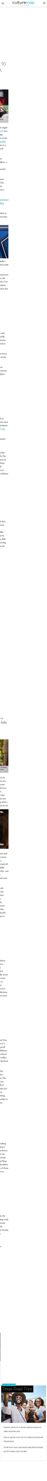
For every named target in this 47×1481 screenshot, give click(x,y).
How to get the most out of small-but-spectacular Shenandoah (23, 1439)
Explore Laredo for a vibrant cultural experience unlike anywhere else (22, 1429)
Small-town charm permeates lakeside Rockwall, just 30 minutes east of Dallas (23, 1449)
